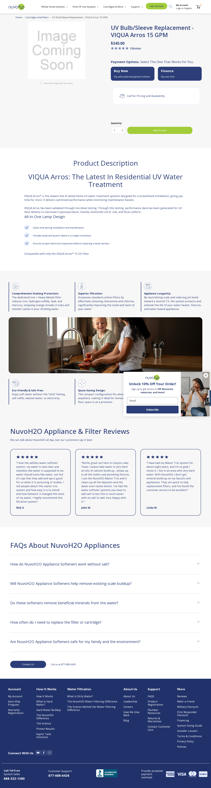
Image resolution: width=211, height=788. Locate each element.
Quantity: (116, 123)
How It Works (44, 696)
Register (188, 8)
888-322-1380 (14, 778)
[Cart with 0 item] (198, 7)
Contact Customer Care (159, 728)
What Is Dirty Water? (80, 696)
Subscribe (152, 409)
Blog (126, 720)
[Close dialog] (205, 375)
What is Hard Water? (44, 703)
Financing (183, 720)
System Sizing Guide (189, 725)
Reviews (182, 696)
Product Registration (155, 703)
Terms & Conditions (189, 736)
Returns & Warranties (154, 720)
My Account (15, 696)
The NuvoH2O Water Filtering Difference (92, 701)
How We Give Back (131, 714)
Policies (181, 746)
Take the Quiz (156, 6)
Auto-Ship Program (14, 703)
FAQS (151, 696)
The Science (43, 723)
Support (135, 6)
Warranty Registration (15, 711)
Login (179, 8)
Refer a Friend (185, 701)
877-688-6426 (58, 775)
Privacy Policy (185, 741)
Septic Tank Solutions (43, 736)
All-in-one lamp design (44, 216)
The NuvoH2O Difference (45, 717)
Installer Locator (187, 731)
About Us (129, 696)
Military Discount (187, 706)
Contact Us (28, 664)
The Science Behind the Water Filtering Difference (91, 708)
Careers (128, 706)
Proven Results (45, 728)
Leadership (130, 701)
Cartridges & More (113, 6)
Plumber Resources (154, 711)
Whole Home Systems (53, 6)
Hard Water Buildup (48, 710)
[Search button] (170, 6)
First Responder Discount (187, 714)
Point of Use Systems (84, 6)
